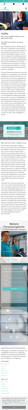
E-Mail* (6, 280)
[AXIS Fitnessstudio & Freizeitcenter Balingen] (5, 8)
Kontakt (3, 386)
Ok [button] (14, 407)
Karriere (3, 384)
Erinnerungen (5, 393)
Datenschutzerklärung (18, 292)
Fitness (3, 366)
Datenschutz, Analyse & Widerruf (17, 403)
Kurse (3, 368)
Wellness (3, 375)
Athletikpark (5, 364)
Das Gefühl (4, 382)
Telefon (6, 284)
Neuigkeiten (5, 388)
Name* (6, 276)
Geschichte (4, 391)
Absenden (14, 288)
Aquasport (4, 370)
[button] (6, 259)
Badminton (4, 373)
